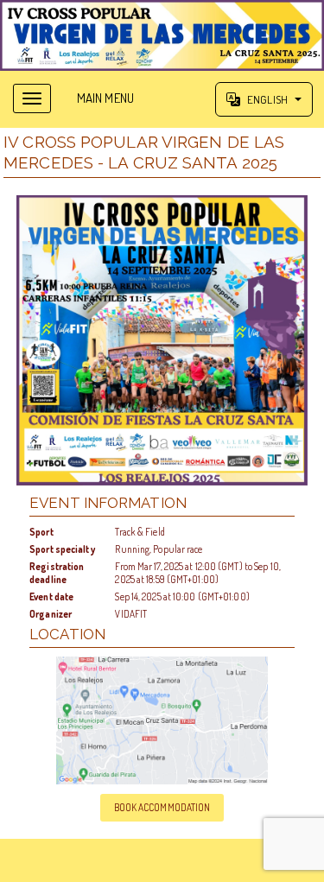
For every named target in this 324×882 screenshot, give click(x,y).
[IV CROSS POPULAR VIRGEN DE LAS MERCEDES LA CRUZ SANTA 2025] (162, 35)
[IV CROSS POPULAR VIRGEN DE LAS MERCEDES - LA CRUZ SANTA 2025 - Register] (162, 340)
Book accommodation (162, 807)
